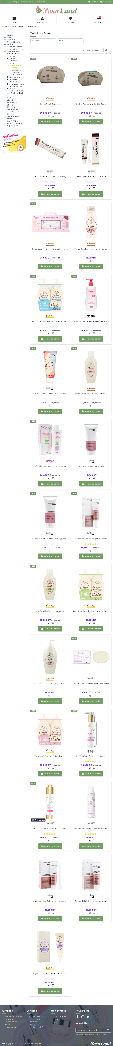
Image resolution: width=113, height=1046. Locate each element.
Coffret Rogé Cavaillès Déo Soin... (91, 104)
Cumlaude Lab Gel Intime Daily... (91, 466)
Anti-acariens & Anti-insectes (17, 85)
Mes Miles (94, 2)
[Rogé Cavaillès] (50, 99)
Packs (10, 95)
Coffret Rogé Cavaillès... (50, 104)
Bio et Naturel (13, 42)
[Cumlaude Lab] (50, 389)
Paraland (18, 1043)
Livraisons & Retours (34, 1020)
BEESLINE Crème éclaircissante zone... (50, 828)
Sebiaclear (12, 102)
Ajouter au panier (51, 121)
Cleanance (12, 107)
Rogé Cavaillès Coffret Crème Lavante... (50, 249)
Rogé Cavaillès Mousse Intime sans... (91, 249)
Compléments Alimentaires (13, 52)
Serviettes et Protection (18, 73)
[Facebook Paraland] (3, 2)
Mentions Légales (13, 1016)
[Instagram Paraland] (6, 2)
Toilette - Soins (16, 66)
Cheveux (11, 40)
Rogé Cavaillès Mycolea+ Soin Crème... (50, 973)
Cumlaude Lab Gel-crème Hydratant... (50, 901)
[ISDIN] (91, 316)
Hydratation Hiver (15, 49)
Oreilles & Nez (16, 91)
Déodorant (15, 77)
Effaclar (10, 105)
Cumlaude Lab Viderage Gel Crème (91, 539)
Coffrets (10, 98)
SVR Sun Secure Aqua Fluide (14, 124)
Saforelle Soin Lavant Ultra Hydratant (50, 466)
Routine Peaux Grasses (14, 113)
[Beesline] (91, 678)
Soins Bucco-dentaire (16, 80)
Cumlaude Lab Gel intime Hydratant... (91, 901)
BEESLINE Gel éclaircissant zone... (91, 756)
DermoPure (12, 109)
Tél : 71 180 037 (41, 2)
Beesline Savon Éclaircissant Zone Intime (91, 684)
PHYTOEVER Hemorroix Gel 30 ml (91, 176)
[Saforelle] (50, 461)
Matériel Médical (15, 93)
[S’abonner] (108, 1030)
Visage (10, 35)
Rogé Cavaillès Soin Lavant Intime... (91, 394)
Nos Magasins (11, 1027)
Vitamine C (12, 100)
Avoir (56, 1019)
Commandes (60, 1016)
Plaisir (12, 88)
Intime (13, 63)
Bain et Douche (13, 59)
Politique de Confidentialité (36, 1026)
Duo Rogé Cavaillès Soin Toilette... (50, 756)
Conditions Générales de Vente (11, 1021)
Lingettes (16, 70)
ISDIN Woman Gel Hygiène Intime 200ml (91, 321)
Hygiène (11, 56)
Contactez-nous (26, 2)
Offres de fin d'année (13, 117)
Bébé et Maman (14, 47)
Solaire (10, 44)
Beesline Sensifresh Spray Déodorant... (91, 828)
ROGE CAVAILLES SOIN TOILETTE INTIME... (50, 684)
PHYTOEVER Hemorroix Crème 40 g (50, 176)
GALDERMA (12, 121)
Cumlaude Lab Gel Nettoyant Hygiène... (50, 394)
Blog (15, 2)
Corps (10, 37)
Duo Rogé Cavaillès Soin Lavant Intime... (50, 321)
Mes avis (58, 1022)
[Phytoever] (50, 171)
